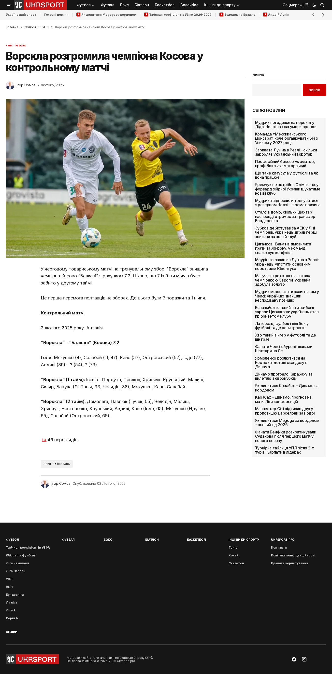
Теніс (233, 547)
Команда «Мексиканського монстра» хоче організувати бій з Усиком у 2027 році (286, 138)
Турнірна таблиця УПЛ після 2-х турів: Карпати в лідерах (284, 450)
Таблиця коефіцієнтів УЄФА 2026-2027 (180, 14)
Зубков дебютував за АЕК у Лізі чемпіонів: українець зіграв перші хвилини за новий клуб (286, 232)
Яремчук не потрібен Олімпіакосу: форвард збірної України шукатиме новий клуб (287, 189)
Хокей (233, 555)
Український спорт (21, 14)
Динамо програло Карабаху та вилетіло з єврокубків (284, 376)
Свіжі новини (268, 110)
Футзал (68, 539)
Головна (12, 27)
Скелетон (236, 563)
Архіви (11, 632)
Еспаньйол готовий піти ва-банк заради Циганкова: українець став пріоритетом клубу (287, 312)
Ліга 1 (10, 610)
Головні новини (56, 14)
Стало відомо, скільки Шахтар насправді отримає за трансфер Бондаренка (285, 216)
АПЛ (9, 587)
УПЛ (45, 27)
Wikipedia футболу (21, 555)
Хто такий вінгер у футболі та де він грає (285, 337)
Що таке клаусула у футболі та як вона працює (286, 175)
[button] (9, 5)
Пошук (314, 90)
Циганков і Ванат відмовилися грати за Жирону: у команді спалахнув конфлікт (283, 248)
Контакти (279, 547)
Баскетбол (196, 539)
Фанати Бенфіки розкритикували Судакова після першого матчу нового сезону (285, 436)
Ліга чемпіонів (17, 563)
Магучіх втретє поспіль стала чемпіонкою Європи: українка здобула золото (282, 280)
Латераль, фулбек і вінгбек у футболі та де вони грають (282, 325)
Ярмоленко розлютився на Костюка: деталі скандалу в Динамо (281, 362)
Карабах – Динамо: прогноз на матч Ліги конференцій (283, 399)
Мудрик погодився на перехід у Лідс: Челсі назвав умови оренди (286, 125)
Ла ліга (11, 602)
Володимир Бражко (239, 14)
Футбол (30, 27)
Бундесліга (15, 594)
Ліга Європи (15, 571)
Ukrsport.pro (283, 539)
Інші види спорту (244, 539)
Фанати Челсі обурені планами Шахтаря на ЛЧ (283, 349)
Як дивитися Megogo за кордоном (108, 14)
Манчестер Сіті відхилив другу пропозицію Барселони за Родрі (285, 411)
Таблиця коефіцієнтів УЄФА (28, 547)
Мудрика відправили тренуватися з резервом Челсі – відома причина (287, 203)
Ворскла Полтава (57, 464)
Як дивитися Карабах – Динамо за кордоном (286, 388)
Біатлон (152, 539)
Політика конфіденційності (293, 555)
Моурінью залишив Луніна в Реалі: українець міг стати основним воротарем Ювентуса (287, 264)
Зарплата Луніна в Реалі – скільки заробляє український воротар (286, 152)
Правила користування (289, 563)
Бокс (108, 539)
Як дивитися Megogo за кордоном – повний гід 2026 (287, 422)
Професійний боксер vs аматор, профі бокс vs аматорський (285, 164)
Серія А (12, 618)
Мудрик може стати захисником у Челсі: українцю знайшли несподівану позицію (287, 296)
